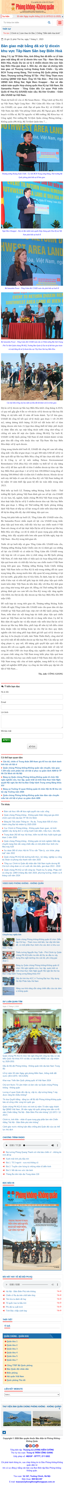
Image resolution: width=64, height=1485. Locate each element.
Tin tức (6, 33)
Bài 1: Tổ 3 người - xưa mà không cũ (22, 1162)
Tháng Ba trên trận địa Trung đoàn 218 (22, 1174)
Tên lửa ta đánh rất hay (16, 1299)
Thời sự (7, 29)
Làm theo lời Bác (27, 33)
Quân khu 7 (12, 1360)
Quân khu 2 (12, 1345)
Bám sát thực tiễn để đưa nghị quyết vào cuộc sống (26, 811)
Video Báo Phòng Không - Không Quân (23, 883)
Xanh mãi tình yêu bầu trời (17, 1159)
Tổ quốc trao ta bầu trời (16, 1303)
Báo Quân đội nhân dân (18, 1369)
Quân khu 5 (12, 1356)
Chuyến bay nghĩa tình (12, 935)
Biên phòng (12, 1373)
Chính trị (14, 33)
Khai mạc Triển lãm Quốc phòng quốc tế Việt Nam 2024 (27, 1080)
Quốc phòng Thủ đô (16, 1380)
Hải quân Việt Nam (15, 1376)
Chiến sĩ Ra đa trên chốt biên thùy (20, 1295)
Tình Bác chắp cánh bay (16, 1311)
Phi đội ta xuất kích (14, 1307)
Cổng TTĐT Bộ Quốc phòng (19, 1365)
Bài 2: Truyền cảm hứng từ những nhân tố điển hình (28, 1166)
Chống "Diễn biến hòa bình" (48, 33)
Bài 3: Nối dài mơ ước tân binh (19, 1170)
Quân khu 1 (12, 1341)
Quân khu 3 (12, 1349)
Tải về (59, 1291)
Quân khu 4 (12, 1352)
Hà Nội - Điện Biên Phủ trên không (21, 1291)
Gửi (33, 746)
